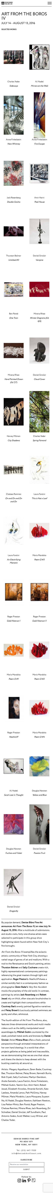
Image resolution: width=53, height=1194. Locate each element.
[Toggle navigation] (50, 3)
